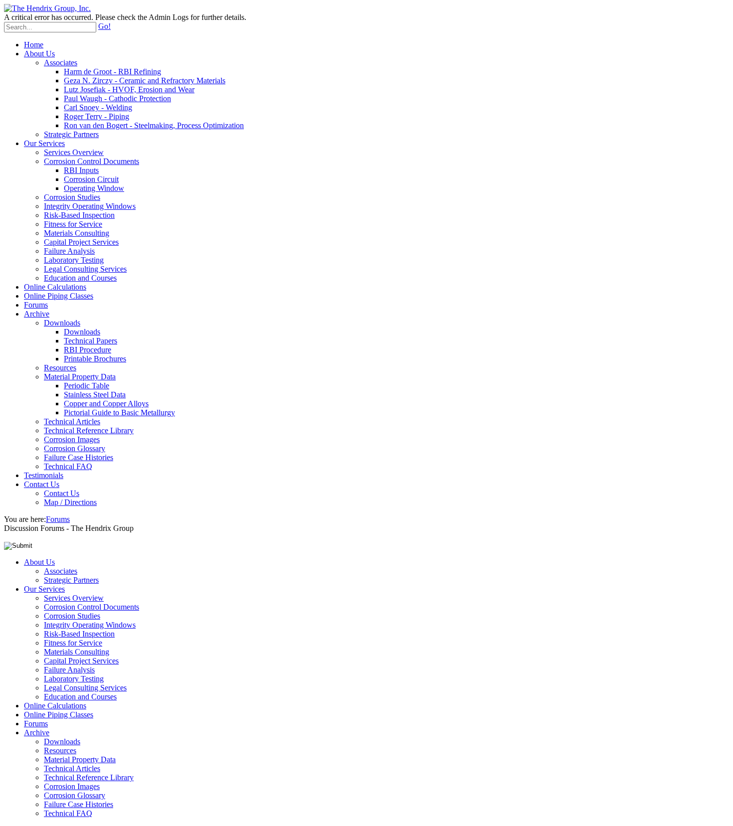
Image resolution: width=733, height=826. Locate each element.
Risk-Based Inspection (79, 215)
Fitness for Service (73, 224)
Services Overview (74, 152)
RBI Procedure (87, 349)
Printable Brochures (95, 358)
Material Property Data (80, 376)
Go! (104, 26)
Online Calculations (55, 287)
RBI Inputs (81, 170)
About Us (39, 53)
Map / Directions (70, 502)
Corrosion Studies (72, 197)
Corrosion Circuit (91, 179)
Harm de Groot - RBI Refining (112, 71)
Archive (36, 314)
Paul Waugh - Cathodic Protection (117, 98)
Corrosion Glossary (74, 448)
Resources (60, 367)
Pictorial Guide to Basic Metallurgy (119, 412)
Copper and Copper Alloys (106, 403)
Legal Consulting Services (85, 269)
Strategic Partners (71, 134)
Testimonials (43, 475)
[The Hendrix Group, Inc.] (47, 8)
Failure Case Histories (78, 457)
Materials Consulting (76, 233)
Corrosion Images (72, 439)
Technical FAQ (68, 466)
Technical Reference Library (89, 430)
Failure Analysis (69, 251)
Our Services (44, 143)
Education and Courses (80, 278)
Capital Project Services (81, 242)
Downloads (62, 323)
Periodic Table (86, 385)
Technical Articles (72, 421)
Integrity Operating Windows (90, 206)
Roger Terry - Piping (96, 116)
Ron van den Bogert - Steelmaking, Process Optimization (154, 125)
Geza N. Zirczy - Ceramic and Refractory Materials (144, 80)
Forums (36, 305)
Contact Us (41, 484)
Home (33, 44)
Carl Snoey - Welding (98, 107)
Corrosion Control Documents (91, 161)
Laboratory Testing (74, 260)
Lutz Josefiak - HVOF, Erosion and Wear (129, 89)
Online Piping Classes (58, 296)
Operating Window (94, 188)
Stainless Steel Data (95, 394)
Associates (60, 62)
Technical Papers (90, 340)
